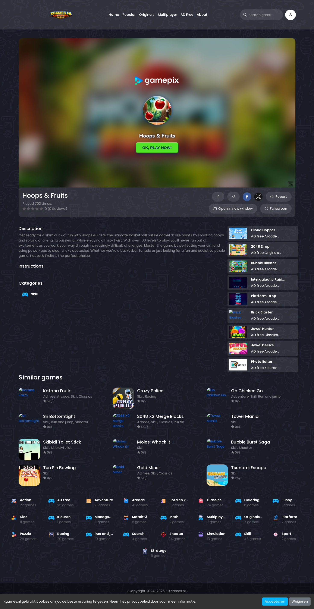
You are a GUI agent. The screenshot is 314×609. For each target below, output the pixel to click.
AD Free (186, 14)
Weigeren (300, 601)
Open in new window (235, 208)
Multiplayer (167, 14)
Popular (129, 14)
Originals (146, 14)
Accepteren (275, 601)
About (202, 14)
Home (114, 14)
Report (281, 196)
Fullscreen (278, 208)
